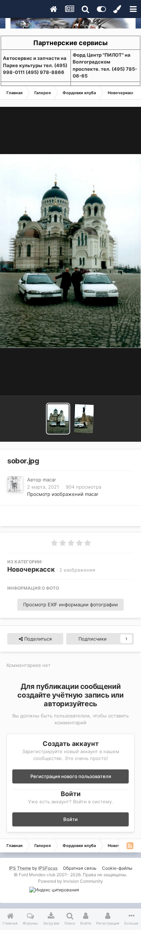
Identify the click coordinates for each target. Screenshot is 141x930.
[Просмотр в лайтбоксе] (70, 251)
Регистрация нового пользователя (70, 776)
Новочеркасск (31, 569)
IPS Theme (20, 868)
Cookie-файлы (117, 868)
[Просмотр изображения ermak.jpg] (84, 418)
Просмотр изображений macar (62, 494)
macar (49, 480)
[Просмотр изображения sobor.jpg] (57, 418)
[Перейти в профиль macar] (15, 484)
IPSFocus (47, 868)
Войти (70, 819)
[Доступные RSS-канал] (130, 845)
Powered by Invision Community (70, 881)
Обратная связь (80, 868)
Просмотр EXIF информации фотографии (70, 604)
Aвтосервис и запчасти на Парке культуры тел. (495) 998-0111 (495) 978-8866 (35, 65)
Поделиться (37, 639)
